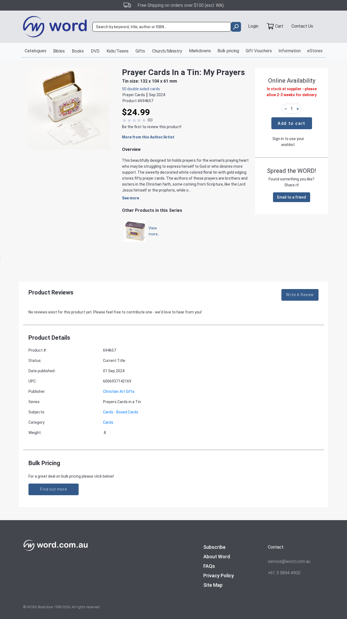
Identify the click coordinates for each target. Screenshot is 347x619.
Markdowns (200, 50)
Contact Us (302, 26)
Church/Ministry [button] (167, 51)
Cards (108, 422)
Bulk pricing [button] (228, 50)
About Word (216, 556)
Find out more (53, 489)
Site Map (213, 585)
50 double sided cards (141, 89)
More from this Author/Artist (148, 137)
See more (130, 198)
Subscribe (214, 547)
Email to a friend (291, 197)
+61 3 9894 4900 (284, 572)
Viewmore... (152, 231)
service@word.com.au (289, 561)
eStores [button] (315, 50)
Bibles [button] (59, 51)
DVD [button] (95, 51)
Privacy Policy (218, 575)
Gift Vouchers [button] (259, 50)
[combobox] (161, 27)
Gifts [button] (140, 51)
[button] (285, 108)
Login (253, 26)
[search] (236, 27)
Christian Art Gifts (118, 391)
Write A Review (300, 295)
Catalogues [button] (35, 50)
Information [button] (289, 50)
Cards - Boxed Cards (120, 412)
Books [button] (78, 51)
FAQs (209, 566)
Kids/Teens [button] (117, 51)
